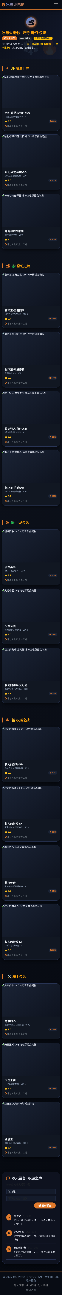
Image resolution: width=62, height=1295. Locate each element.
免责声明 (31, 1285)
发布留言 (46, 1205)
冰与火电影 (15, 4)
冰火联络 (43, 1285)
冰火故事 (19, 1285)
